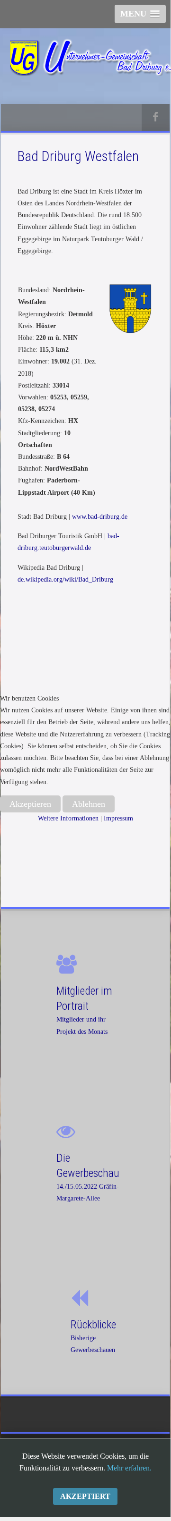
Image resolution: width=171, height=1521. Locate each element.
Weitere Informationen (68, 818)
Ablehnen (88, 804)
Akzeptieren (30, 804)
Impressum (118, 818)
